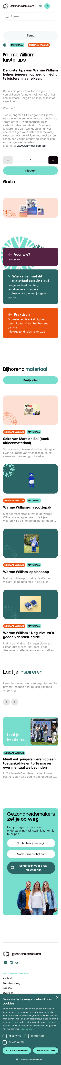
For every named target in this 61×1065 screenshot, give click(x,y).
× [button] (57, 997)
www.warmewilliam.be (31, 145)
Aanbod (7, 978)
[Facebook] (5, 962)
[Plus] (53, 160)
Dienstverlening (11, 983)
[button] (30, 1059)
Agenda (7, 987)
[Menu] (54, 6)
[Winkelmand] (40, 6)
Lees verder (26, 1029)
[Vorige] (6, 702)
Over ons (8, 992)
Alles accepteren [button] (17, 1050)
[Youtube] (16, 962)
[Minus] (8, 160)
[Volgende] (14, 702)
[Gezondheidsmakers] (18, 6)
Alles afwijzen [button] (45, 1050)
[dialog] (30, 1029)
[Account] (47, 6)
